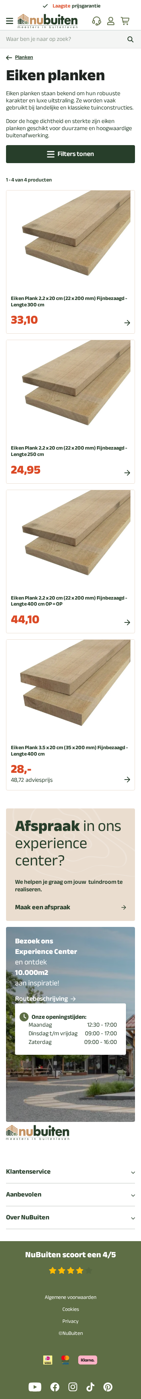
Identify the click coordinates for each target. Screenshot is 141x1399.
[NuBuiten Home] (47, 21)
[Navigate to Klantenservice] (96, 20)
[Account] (111, 21)
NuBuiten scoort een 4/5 (70, 1255)
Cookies (70, 1309)
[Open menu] (9, 20)
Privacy (70, 1321)
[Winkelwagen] (125, 21)
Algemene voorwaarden (70, 1297)
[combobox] (70, 39)
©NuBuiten (71, 1333)
